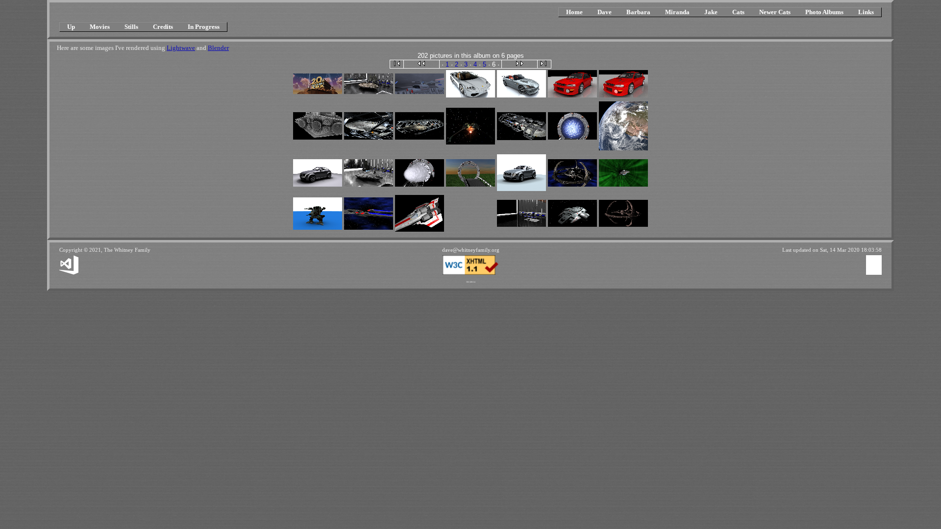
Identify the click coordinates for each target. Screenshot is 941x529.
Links (866, 12)
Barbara (638, 12)
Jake (711, 12)
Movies (100, 26)
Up (71, 26)
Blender (218, 47)
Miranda (677, 12)
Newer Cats (775, 12)
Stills (131, 26)
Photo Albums (824, 12)
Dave (604, 12)
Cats (738, 12)
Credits (163, 26)
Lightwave (181, 47)
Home (574, 12)
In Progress (204, 26)
